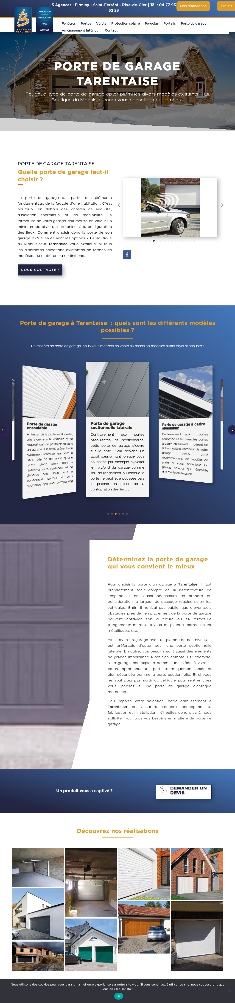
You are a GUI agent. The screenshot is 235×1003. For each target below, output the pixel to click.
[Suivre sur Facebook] (127, 254)
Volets (101, 23)
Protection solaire (125, 23)
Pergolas (152, 23)
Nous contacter (40, 270)
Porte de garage (193, 23)
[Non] (229, 991)
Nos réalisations (193, 6)
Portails (170, 23)
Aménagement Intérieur (81, 30)
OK (119, 996)
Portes (86, 23)
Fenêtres (69, 23)
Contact (111, 30)
